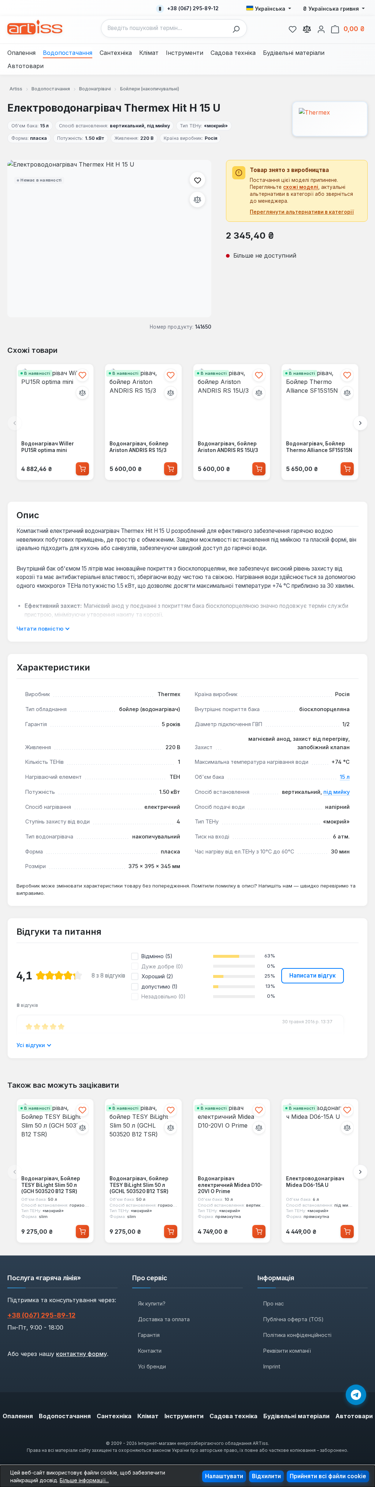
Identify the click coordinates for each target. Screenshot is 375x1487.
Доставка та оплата (164, 1319)
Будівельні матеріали (296, 1416)
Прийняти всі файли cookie (328, 1476)
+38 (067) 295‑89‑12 (41, 1315)
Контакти (149, 1351)
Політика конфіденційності (297, 1335)
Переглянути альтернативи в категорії (302, 212)
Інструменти (184, 1416)
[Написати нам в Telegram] (356, 1395)
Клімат (148, 1416)
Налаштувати (224, 1476)
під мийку (336, 792)
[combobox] (165, 28)
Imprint (271, 1366)
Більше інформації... (84, 1480)
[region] (109, 238)
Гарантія (149, 1335)
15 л (345, 777)
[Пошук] (238, 28)
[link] (293, 28)
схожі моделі (300, 187)
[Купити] (82, 468)
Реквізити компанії (287, 1351)
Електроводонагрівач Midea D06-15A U (315, 1182)
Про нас (273, 1303)
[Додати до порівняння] (197, 199)
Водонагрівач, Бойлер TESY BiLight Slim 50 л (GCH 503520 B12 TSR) (50, 1185)
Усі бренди (152, 1366)
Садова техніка (233, 1416)
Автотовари (354, 1416)
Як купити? (152, 1303)
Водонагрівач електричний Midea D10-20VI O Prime (230, 1185)
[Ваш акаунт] (321, 28)
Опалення (18, 1416)
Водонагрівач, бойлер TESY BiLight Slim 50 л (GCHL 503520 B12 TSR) (138, 1185)
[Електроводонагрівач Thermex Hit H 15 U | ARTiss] (109, 238)
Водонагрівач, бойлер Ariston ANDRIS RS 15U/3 (228, 447)
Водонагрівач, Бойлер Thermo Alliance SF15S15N (319, 447)
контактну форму (81, 1353)
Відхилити (266, 1476)
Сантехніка (114, 1416)
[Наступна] (360, 423)
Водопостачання (65, 1416)
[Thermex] (330, 119)
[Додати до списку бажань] (197, 180)
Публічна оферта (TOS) (293, 1319)
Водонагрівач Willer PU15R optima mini (47, 447)
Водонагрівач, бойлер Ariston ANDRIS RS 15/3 (138, 447)
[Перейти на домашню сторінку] (34, 27)
